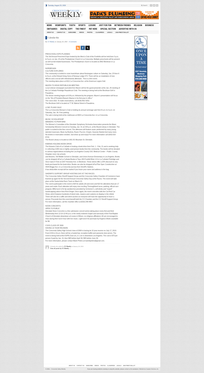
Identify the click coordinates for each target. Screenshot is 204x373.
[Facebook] (151, 5)
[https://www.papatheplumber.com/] (124, 15)
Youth (72, 25)
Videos (81, 32)
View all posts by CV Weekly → (60, 248)
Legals (109, 32)
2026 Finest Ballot (122, 32)
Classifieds (100, 32)
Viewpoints (60, 25)
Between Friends (122, 25)
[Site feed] (157, 5)
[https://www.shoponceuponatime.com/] (141, 68)
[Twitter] (154, 5)
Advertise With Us (128, 29)
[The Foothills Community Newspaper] (66, 14)
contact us (127, 369)
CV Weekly (50, 42)
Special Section (108, 29)
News (49, 25)
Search (144, 5)
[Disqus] (82, 279)
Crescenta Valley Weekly (58, 369)
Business (149, 25)
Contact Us (61, 32)
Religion (138, 25)
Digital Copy (66, 29)
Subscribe (72, 32)
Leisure (92, 25)
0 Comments (73, 42)
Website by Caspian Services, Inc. (149, 369)
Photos (89, 32)
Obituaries (52, 29)
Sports (81, 25)
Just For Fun (105, 25)
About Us (50, 32)
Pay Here (93, 29)
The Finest (81, 29)
